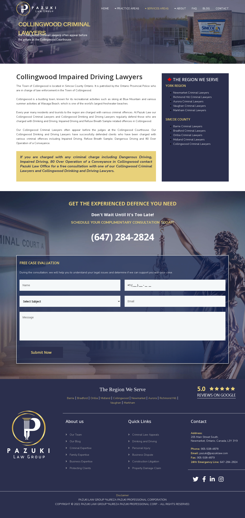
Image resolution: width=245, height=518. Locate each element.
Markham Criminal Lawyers (189, 110)
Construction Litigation (145, 461)
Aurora (152, 398)
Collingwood (121, 398)
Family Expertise (79, 455)
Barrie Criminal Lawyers (187, 126)
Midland (105, 398)
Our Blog (75, 441)
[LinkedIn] (212, 479)
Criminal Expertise (80, 448)
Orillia (94, 398)
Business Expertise (80, 461)
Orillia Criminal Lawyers (187, 135)
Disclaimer (122, 495)
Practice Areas (127, 8)
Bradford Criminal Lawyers (189, 131)
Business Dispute (142, 455)
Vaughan (115, 403)
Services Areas (157, 8)
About (181, 8)
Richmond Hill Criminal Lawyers (192, 97)
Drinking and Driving (144, 441)
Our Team (75, 435)
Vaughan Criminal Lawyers (189, 106)
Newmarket (138, 398)
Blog (206, 8)
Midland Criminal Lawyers (189, 139)
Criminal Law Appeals (145, 435)
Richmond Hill (168, 398)
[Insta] (221, 479)
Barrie (70, 398)
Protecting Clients (80, 468)
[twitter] (195, 479)
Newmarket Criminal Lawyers (191, 92)
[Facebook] (204, 479)
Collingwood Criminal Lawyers (192, 144)
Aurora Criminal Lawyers (188, 101)
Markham (129, 403)
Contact (222, 8)
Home (105, 8)
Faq (194, 8)
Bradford (82, 398)
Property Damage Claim (146, 468)
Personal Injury (140, 448)
